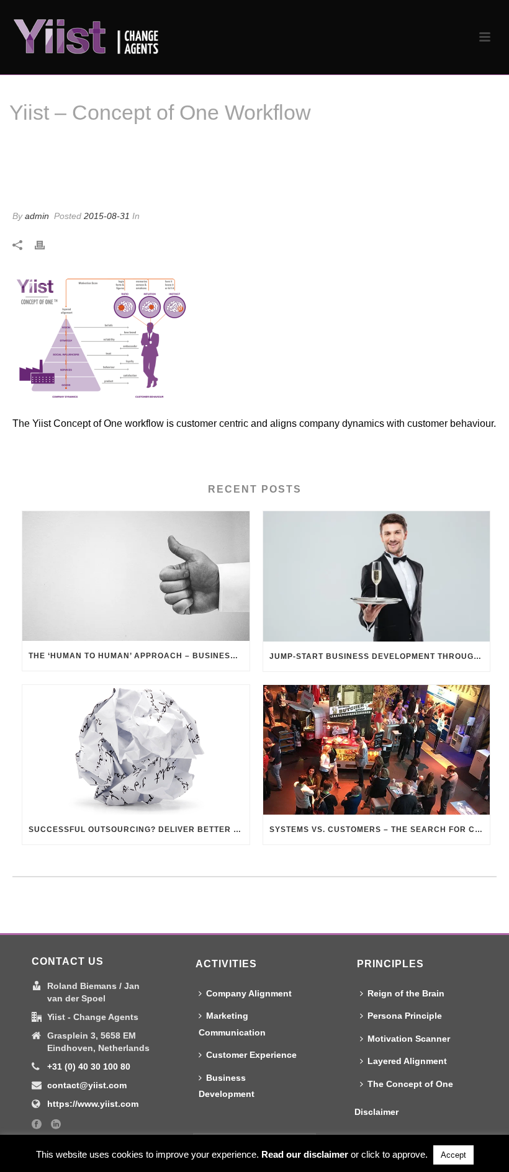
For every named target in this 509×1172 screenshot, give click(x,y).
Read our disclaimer (304, 1154)
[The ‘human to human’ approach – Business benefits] (136, 576)
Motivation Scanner (408, 1039)
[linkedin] (56, 1124)
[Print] (46, 244)
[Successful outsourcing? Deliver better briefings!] (136, 750)
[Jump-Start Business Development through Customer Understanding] (376, 576)
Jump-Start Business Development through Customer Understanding (379, 656)
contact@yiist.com (87, 1085)
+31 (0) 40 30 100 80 (88, 1066)
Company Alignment (249, 993)
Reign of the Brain (405, 993)
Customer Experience (251, 1055)
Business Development (226, 1086)
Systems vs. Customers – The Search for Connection (379, 829)
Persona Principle (404, 1016)
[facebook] (37, 1124)
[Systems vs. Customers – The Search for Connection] (376, 750)
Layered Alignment (407, 1061)
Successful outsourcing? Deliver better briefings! (139, 829)
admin (37, 216)
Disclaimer (376, 1112)
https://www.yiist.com (92, 1104)
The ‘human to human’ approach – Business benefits (139, 655)
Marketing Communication (232, 1024)
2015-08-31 (107, 216)
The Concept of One (410, 1084)
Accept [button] (453, 1155)
